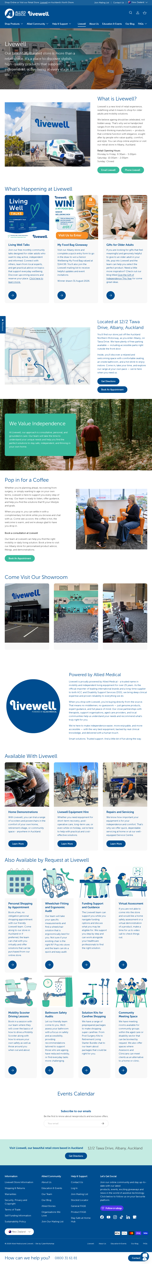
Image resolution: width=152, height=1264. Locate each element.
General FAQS (78, 1206)
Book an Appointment (112, 389)
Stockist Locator (79, 1200)
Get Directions (108, 381)
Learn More (18, 843)
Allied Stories (49, 1206)
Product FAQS (78, 1212)
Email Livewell (108, 170)
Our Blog (129, 23)
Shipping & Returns (15, 1188)
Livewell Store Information (19, 1182)
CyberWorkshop (47, 1244)
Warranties (10, 1194)
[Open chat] (144, 1256)
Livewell (44, 2)
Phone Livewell (132, 170)
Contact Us (118, 2)
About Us (94, 23)
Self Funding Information (18, 1215)
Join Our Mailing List (52, 1221)
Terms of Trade (12, 1209)
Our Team (47, 1194)
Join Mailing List (101, 2)
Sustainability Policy (15, 1221)
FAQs (145, 1244)
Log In (74, 1188)
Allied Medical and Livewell (22, 1244)
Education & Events (112, 23)
